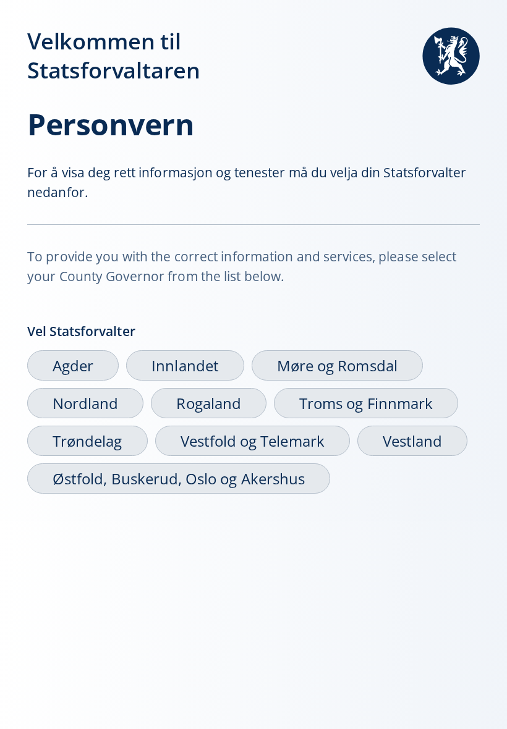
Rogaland (208, 403)
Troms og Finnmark (366, 403)
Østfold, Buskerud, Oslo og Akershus (179, 478)
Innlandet (185, 365)
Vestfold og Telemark (253, 441)
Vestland (412, 441)
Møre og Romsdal (337, 365)
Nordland (85, 403)
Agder (73, 365)
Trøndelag (87, 441)
